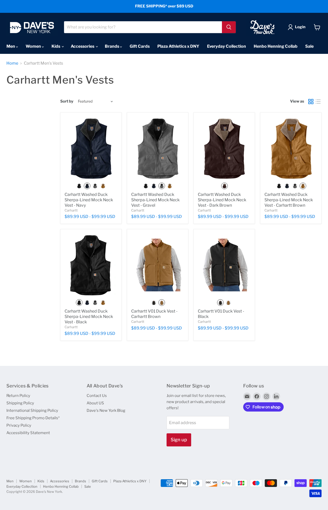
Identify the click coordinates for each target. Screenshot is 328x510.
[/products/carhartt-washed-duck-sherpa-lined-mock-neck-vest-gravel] (157, 148)
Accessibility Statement (28, 433)
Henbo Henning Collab (276, 46)
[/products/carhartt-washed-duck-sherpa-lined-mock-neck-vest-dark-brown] (224, 148)
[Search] (229, 27)
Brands (112, 46)
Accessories (83, 46)
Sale (309, 46)
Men (11, 46)
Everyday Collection (226, 46)
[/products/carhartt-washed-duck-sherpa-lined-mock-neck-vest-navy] (91, 148)
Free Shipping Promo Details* (33, 418)
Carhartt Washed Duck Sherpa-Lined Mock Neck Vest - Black (89, 316)
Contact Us (97, 395)
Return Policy (18, 395)
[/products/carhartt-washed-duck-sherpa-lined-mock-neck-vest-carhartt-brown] (290, 148)
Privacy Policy (18, 425)
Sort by (66, 101)
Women (34, 46)
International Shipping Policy (32, 410)
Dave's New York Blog (106, 410)
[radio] (79, 186)
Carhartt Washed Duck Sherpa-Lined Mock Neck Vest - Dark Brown (222, 200)
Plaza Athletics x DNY (178, 46)
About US (95, 403)
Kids (56, 46)
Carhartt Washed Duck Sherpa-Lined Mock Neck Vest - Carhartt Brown (288, 200)
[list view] (318, 101)
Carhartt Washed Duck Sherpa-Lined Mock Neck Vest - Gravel (155, 200)
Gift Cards (140, 46)
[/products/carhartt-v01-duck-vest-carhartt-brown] (157, 265)
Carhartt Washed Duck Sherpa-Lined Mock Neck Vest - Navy (89, 200)
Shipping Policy (20, 403)
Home (12, 63)
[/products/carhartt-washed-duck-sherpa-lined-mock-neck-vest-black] (91, 265)
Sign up (179, 439)
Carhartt (71, 210)
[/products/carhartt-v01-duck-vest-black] (224, 265)
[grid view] (310, 101)
